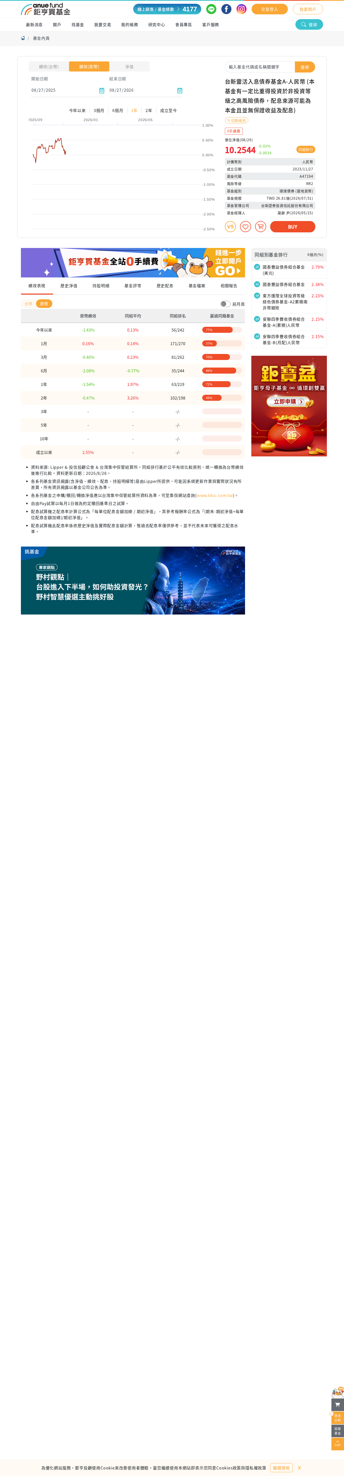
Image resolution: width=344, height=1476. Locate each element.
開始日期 (39, 79)
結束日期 (117, 79)
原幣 (44, 304)
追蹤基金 (337, 1430)
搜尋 (313, 24)
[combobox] (270, 67)
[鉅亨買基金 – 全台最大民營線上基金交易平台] (45, 9)
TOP (337, 1445)
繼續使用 (281, 1468)
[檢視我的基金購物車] (337, 1404)
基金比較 (336, 1417)
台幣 (29, 304)
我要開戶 (307, 9)
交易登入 (269, 9)
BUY (292, 226)
